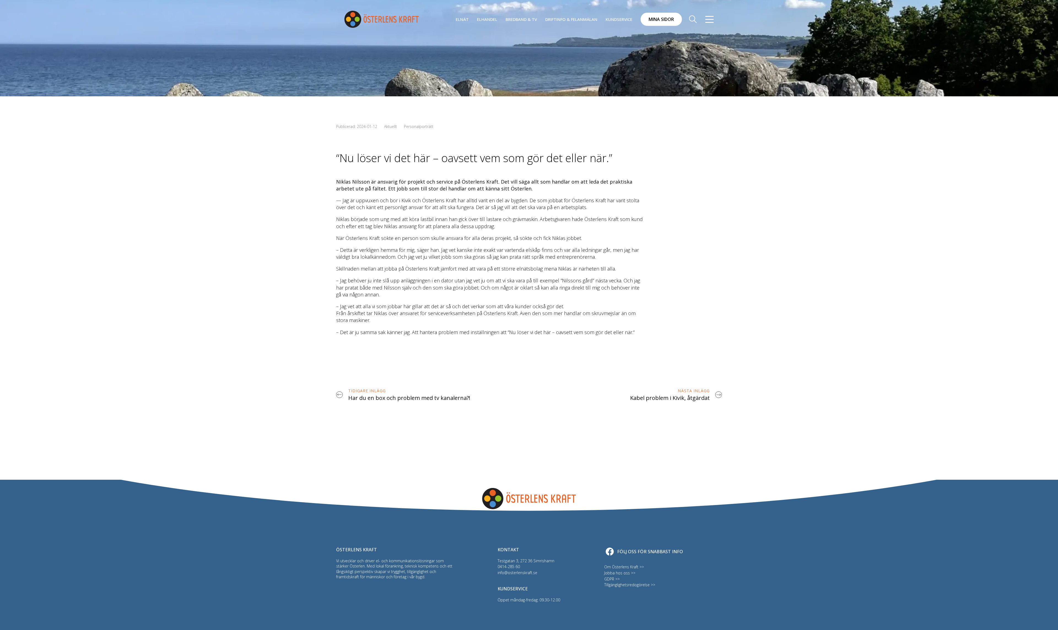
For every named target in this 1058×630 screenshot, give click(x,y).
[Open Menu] (709, 19)
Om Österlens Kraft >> (624, 566)
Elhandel (487, 19)
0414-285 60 (509, 566)
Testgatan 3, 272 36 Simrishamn (526, 560)
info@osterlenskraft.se (517, 572)
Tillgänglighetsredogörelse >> (629, 584)
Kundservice (619, 19)
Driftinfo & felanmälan (571, 19)
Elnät (462, 19)
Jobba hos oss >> (619, 573)
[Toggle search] (693, 19)
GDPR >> (612, 579)
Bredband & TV (521, 19)
